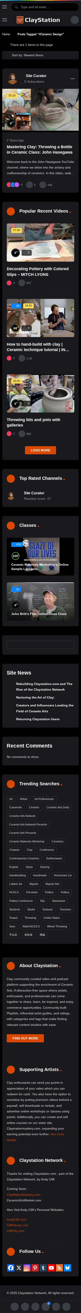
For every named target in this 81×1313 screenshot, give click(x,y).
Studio (31, 909)
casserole (15, 807)
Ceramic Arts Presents (22, 833)
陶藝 (42, 934)
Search (69, 645)
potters (49, 892)
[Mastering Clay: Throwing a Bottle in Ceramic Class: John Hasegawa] (40, 110)
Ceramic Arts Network (22, 816)
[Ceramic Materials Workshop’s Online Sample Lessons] (40, 557)
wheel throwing (57, 926)
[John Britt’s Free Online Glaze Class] (40, 601)
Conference (47, 849)
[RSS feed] (59, 1267)
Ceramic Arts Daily (58, 807)
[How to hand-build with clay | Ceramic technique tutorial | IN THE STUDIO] (40, 318)
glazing (45, 867)
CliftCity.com (15, 1231)
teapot (13, 917)
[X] (18, 1267)
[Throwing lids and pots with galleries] (40, 393)
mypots (33, 884)
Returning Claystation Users (38, 719)
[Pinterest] (35, 1267)
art (11, 799)
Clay (29, 849)
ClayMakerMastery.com (23, 1194)
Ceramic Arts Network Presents (28, 824)
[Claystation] (38, 20)
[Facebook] (10, 1267)
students (14, 909)
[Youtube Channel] (51, 1267)
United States (51, 917)
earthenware (54, 858)
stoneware (58, 901)
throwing (30, 917)
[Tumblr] (43, 1267)
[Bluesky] (67, 1267)
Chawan (14, 849)
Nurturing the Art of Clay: (35, 697)
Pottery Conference (21, 901)
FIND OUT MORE (25, 1038)
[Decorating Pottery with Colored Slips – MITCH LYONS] (40, 242)
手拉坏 (13, 934)
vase (12, 926)
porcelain (32, 892)
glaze (29, 867)
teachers (65, 909)
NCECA (14, 892)
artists (23, 799)
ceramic (34, 807)
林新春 (29, 934)
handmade (40, 875)
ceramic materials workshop (27, 841)
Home (6, 34)
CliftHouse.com (17, 1225)
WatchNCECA (31, 926)
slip (42, 901)
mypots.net (52, 884)
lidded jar (15, 884)
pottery (65, 892)
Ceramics (57, 841)
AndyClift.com (16, 1219)
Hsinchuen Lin (63, 875)
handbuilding (17, 875)
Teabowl (47, 909)
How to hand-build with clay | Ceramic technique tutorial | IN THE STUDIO (36, 350)
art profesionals (44, 799)
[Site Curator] (12, 78)
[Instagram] (27, 1267)
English (13, 867)
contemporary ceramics (24, 858)
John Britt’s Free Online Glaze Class (39, 614)
